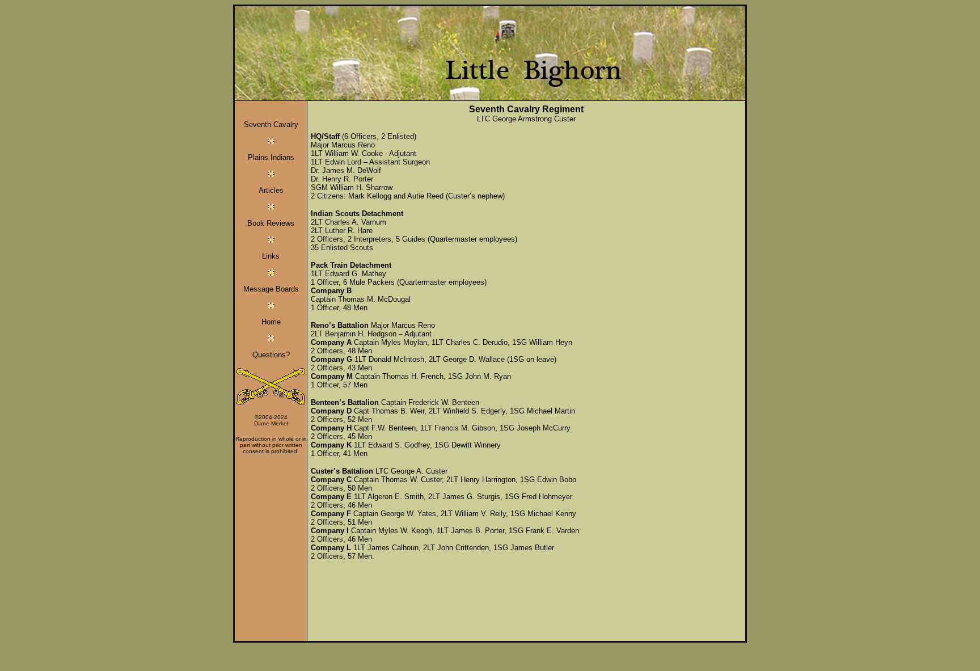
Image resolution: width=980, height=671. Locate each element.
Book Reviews (270, 223)
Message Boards (271, 289)
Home (271, 322)
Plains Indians (271, 157)
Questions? (271, 355)
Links (271, 256)
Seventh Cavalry (271, 124)
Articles (271, 190)
